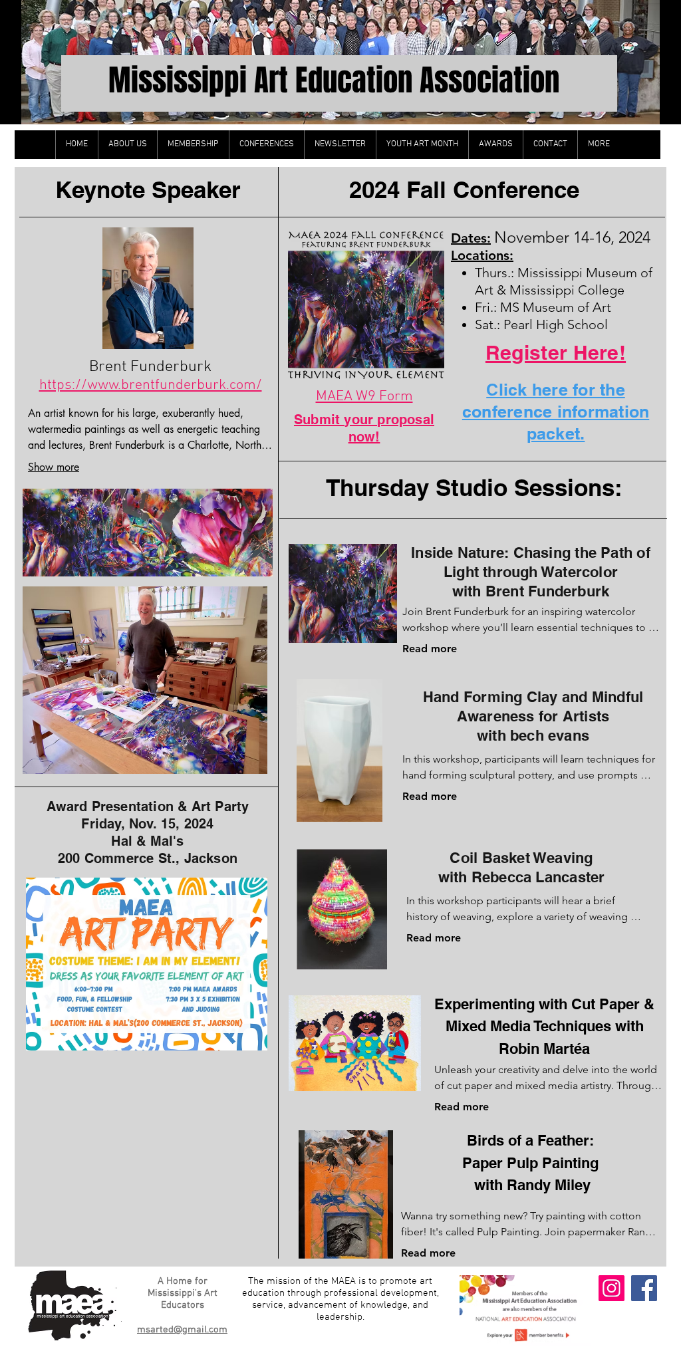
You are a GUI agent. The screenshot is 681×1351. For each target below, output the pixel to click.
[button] (127, 144)
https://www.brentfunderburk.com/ (150, 385)
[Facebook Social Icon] (644, 1288)
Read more (429, 648)
